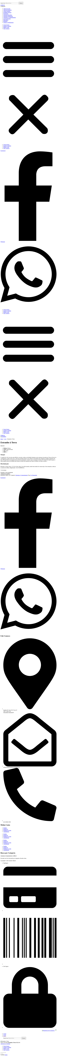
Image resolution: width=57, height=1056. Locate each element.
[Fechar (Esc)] (5, 1052)
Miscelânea (5, 20)
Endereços (5, 829)
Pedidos (5, 828)
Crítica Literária (6, 11)
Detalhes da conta (7, 830)
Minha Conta (6, 27)
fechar (6, 1054)
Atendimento (6, 831)
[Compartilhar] (3, 1052)
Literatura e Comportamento (9, 17)
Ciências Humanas (7, 10)
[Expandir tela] (2, 1052)
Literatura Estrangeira (8, 16)
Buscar (21, 3)
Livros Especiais (7, 18)
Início (2, 439)
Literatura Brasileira (7, 15)
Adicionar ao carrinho (5, 473)
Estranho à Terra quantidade (7, 472)
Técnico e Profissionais (8, 22)
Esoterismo (5, 13)
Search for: (3, 3)
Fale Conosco (6, 28)
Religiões (5, 21)
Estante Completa (7, 26)
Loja (5, 439)
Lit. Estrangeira (33, 475)
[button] (28, 86)
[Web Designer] (55, 1030)
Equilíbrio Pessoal (7, 12)
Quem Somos (6, 24)
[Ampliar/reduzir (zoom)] (1, 1052)
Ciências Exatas (6, 8)
